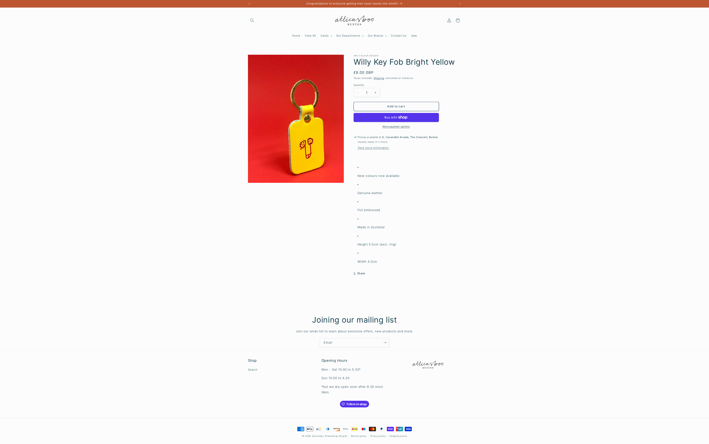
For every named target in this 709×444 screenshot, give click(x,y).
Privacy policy (378, 436)
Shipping (379, 78)
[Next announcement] (460, 3)
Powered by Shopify (336, 436)
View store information (373, 148)
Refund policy (359, 436)
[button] (252, 20)
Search (253, 369)
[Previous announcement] (249, 3)
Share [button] (361, 273)
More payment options (396, 126)
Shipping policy (398, 436)
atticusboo (318, 436)
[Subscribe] (385, 342)
